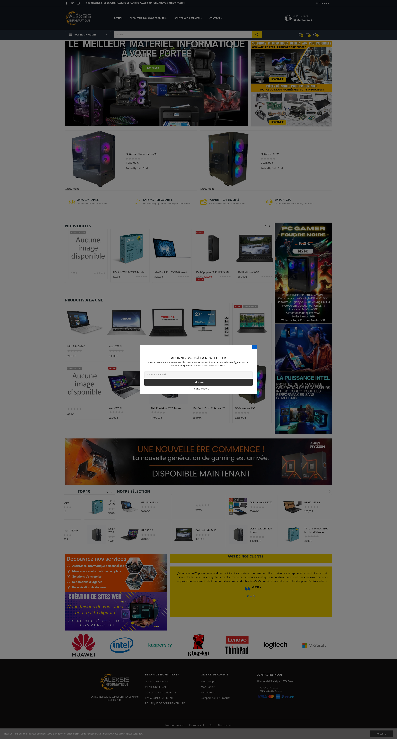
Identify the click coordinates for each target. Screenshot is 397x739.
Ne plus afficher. (200, 388)
